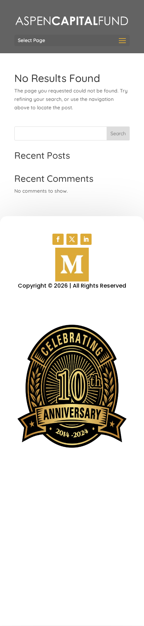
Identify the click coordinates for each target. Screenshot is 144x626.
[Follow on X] (72, 239)
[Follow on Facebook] (58, 239)
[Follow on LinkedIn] (86, 239)
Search (118, 133)
